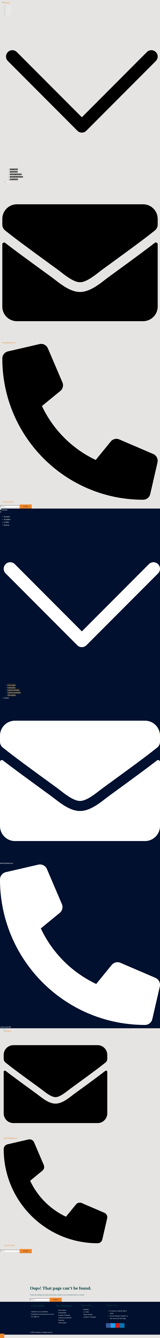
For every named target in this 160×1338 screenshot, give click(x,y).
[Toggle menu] (4, 1247)
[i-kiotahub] (6, 2)
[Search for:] (9, 506)
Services (8, 14)
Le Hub (8, 11)
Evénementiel (14, 172)
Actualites (9, 9)
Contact (8, 182)
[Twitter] (113, 1325)
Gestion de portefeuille (16, 177)
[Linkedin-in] (122, 1325)
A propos (8, 6)
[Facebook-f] (108, 1325)
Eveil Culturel (14, 169)
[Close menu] (0, 512)
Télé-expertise (14, 179)
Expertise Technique (16, 174)
